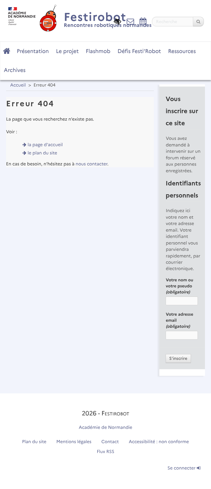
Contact (110, 441)
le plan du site (42, 153)
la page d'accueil (45, 145)
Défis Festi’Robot (139, 51)
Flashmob (98, 51)
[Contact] (130, 21)
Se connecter (182, 468)
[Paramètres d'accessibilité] (117, 21)
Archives (15, 70)
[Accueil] (20, 14)
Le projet (67, 51)
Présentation (33, 51)
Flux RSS (105, 451)
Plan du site (34, 441)
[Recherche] (198, 21)
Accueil (18, 85)
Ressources (182, 51)
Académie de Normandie (105, 427)
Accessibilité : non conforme (159, 441)
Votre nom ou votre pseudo (179, 285)
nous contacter (91, 164)
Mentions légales (73, 441)
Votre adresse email (179, 320)
